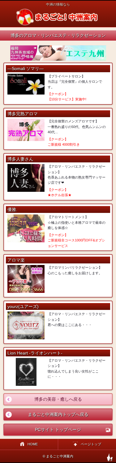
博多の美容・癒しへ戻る (43, 399)
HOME (33, 444)
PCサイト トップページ (58, 429)
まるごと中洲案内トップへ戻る (46, 414)
